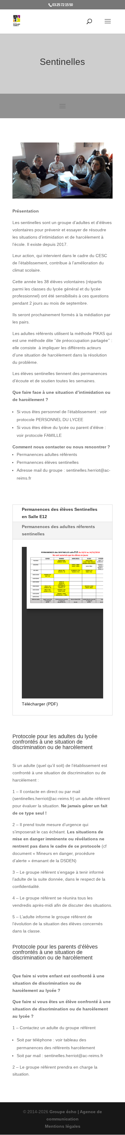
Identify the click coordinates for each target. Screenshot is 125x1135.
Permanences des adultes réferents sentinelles (58, 530)
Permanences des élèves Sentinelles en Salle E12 (59, 513)
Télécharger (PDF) (40, 703)
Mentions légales (62, 1126)
